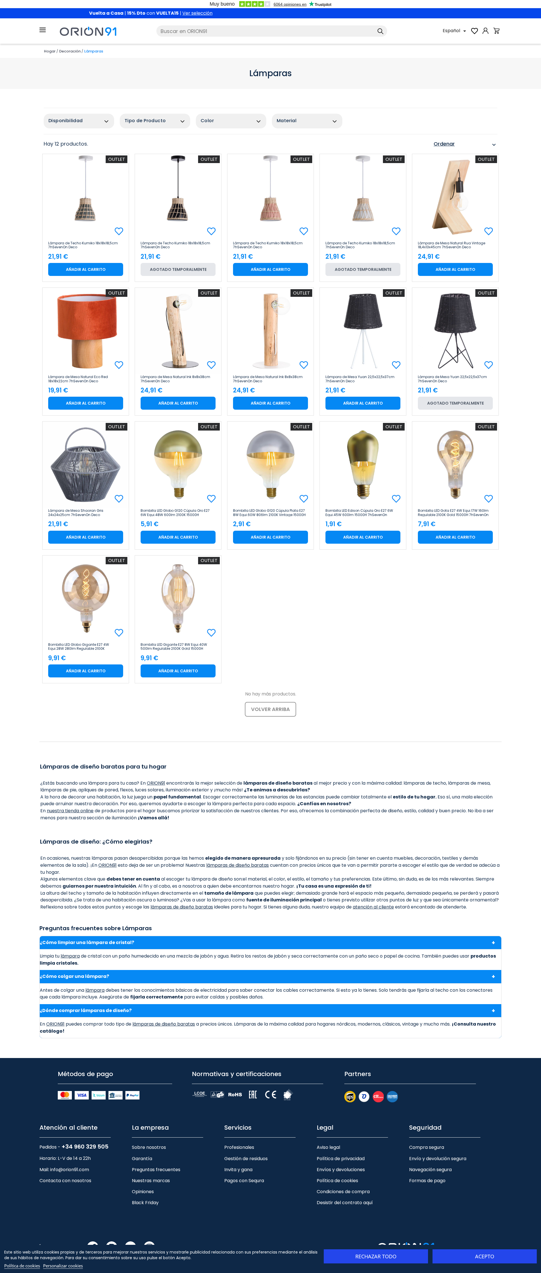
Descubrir (298, 13)
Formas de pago (427, 1180)
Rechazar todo (375, 1256)
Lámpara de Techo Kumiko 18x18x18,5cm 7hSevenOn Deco (83, 245)
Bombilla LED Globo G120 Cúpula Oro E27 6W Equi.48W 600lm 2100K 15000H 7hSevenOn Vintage (175, 513)
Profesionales (239, 1147)
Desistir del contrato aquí (345, 1202)
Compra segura (426, 1147)
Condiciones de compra (343, 1191)
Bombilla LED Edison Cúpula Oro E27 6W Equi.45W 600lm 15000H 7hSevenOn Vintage (359, 513)
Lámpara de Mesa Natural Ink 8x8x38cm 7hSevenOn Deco (175, 379)
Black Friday (145, 1202)
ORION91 (156, 783)
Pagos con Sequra (244, 1180)
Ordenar (465, 144)
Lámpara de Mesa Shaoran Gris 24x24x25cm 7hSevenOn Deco (75, 513)
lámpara (70, 956)
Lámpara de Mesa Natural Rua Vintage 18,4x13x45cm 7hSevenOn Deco (451, 245)
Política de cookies (337, 1180)
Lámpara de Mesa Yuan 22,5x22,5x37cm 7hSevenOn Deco (359, 379)
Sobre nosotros (149, 1147)
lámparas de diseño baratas (237, 865)
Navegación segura (430, 1169)
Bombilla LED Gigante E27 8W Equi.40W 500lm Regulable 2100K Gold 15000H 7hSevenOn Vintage (174, 647)
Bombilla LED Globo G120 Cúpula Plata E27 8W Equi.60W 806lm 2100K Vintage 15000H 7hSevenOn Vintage (269, 513)
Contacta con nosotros (65, 1180)
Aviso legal (328, 1147)
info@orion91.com (69, 1169)
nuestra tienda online (70, 810)
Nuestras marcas (151, 1180)
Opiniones (143, 1191)
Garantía (142, 1158)
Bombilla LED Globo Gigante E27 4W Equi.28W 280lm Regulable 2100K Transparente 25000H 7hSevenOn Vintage (84, 647)
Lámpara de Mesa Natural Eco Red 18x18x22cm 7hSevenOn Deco (78, 379)
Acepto (484, 1256)
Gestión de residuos (246, 1158)
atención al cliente (373, 907)
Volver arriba (270, 709)
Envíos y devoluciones (341, 1169)
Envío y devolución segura (437, 1158)
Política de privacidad (341, 1158)
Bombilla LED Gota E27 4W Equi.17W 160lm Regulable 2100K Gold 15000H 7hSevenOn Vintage (453, 513)
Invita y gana (238, 1169)
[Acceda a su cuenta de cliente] (485, 33)
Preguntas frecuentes (156, 1169)
